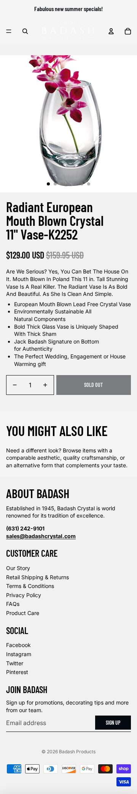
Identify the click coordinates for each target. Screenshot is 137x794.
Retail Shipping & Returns (37, 577)
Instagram (18, 654)
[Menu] (9, 31)
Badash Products (77, 751)
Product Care (22, 613)
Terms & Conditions (30, 586)
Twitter (14, 663)
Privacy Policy (23, 595)
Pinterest (17, 672)
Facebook (18, 645)
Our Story (18, 568)
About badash (37, 493)
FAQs (12, 604)
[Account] (111, 31)
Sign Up (113, 722)
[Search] (25, 31)
